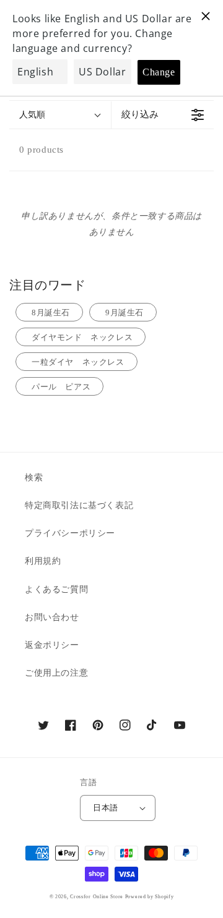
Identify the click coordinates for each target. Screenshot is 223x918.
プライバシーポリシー (70, 533)
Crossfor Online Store (97, 896)
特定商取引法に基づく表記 (79, 505)
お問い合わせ (52, 617)
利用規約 (43, 561)
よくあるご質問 (56, 589)
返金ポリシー (52, 645)
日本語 (105, 807)
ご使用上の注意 (56, 673)
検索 (34, 477)
